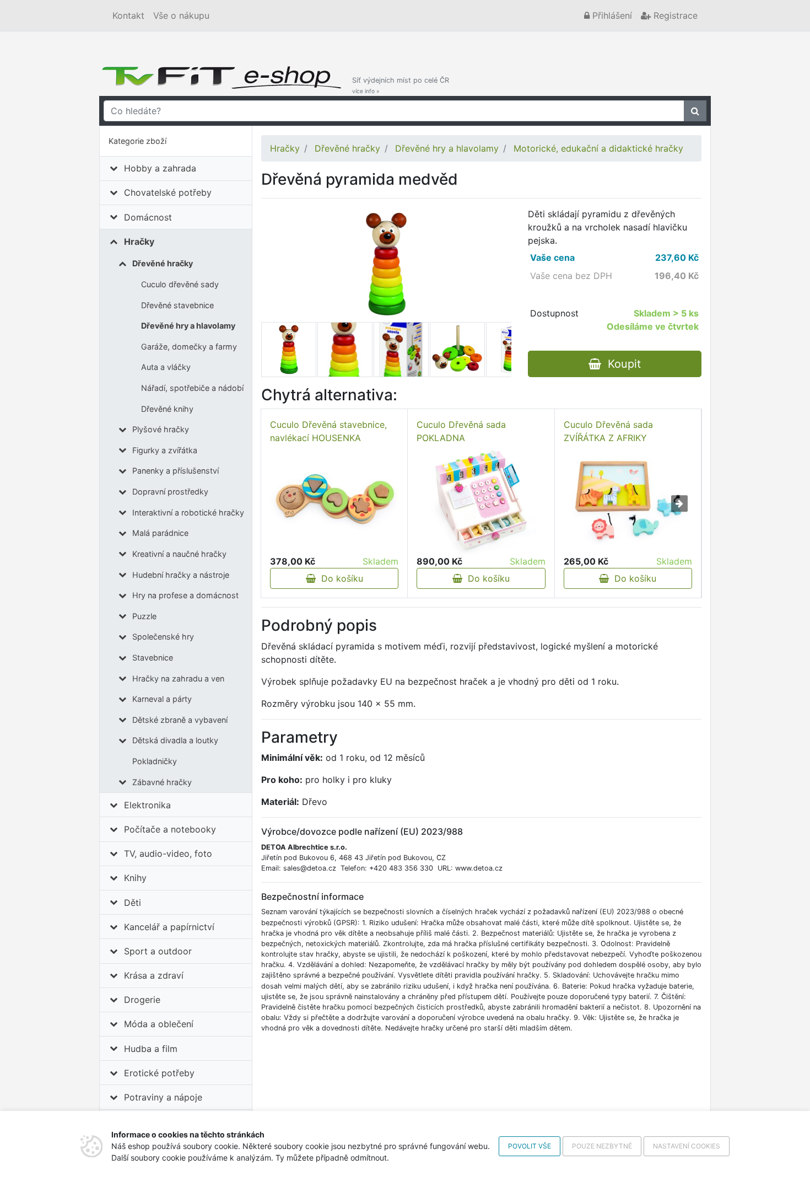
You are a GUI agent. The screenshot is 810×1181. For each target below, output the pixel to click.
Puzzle (144, 616)
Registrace (674, 15)
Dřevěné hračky (162, 263)
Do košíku (339, 578)
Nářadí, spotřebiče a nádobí (192, 388)
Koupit (621, 364)
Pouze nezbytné (602, 1146)
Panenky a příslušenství (175, 470)
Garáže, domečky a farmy (189, 346)
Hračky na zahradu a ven (178, 678)
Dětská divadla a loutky (175, 740)
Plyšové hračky (160, 429)
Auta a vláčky (166, 367)
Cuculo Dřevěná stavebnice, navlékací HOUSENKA (328, 431)
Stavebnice (152, 657)
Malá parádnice (160, 533)
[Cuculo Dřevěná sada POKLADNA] (481, 499)
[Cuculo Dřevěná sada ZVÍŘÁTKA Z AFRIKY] (628, 500)
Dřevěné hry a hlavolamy (188, 325)
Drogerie (142, 999)
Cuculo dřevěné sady (180, 284)
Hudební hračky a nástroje (180, 574)
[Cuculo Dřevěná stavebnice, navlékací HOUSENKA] (334, 500)
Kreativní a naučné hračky (179, 554)
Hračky (139, 241)
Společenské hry (163, 636)
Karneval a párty (162, 699)
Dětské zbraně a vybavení (180, 719)
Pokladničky (154, 761)
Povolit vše (529, 1146)
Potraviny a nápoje (163, 1097)
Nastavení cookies (686, 1146)
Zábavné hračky (162, 782)
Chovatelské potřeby (168, 192)
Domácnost (148, 217)
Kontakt (128, 15)
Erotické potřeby (159, 1072)
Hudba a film (150, 1048)
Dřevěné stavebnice (177, 305)
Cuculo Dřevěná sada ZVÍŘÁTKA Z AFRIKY (608, 431)
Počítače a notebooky (170, 829)
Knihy (135, 877)
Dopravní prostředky (170, 491)
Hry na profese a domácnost (185, 595)
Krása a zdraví (153, 975)
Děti (132, 902)
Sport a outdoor (158, 951)
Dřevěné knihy (167, 409)
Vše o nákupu (181, 15)
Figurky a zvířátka (164, 450)
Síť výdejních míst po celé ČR (400, 85)
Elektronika (147, 804)
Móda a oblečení (158, 1023)
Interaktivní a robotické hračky (188, 512)
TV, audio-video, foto (168, 853)
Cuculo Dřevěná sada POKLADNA (461, 431)
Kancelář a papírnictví (169, 926)
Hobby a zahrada (160, 168)
